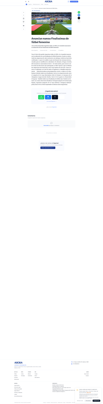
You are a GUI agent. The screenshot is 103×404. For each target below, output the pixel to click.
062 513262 (64, 387)
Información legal (74, 402)
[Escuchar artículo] (23, 25)
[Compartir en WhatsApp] (79, 12)
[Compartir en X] (79, 18)
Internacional (16, 379)
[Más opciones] (23, 29)
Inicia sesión (46, 125)
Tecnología (23, 375)
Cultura (22, 373)
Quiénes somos (60, 402)
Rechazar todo (80, 400)
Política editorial (68, 402)
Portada (36, 373)
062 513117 (60, 387)
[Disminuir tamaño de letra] (23, 15)
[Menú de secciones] (26, 2)
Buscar (36, 375)
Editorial (29, 373)
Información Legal (17, 387)
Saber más (89, 392)
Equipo (64, 402)
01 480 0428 (62, 386)
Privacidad (48, 402)
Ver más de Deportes (51, 101)
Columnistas (30, 375)
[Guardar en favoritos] (23, 18)
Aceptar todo (96, 400)
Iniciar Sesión (86, 373)
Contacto (87, 375)
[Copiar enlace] (79, 21)
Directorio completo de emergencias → (59, 391)
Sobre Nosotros (16, 385)
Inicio (32, 8)
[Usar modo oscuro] (68, 1)
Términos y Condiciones (18, 392)
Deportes (30, 4)
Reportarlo (54, 107)
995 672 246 (61, 385)
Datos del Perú (37, 377)
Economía (16, 377)
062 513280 (61, 388)
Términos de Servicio (54, 402)
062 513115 (69, 387)
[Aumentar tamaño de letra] (23, 12)
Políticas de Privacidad (18, 388)
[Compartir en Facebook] (79, 15)
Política (15, 373)
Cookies (15, 394)
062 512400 (71, 390)
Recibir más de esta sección (47, 147)
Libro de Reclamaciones (18, 396)
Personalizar (88, 400)
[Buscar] (29, 2)
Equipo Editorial (16, 390)
